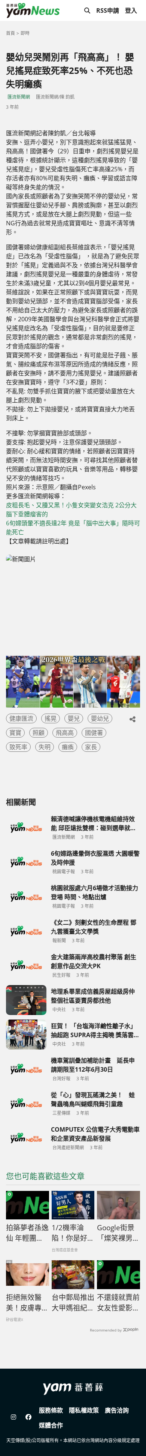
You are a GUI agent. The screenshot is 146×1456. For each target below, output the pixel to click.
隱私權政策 (84, 1410)
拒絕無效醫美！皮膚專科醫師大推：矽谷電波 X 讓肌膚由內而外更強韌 (27, 1303)
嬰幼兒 (100, 718)
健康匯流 (21, 718)
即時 (25, 33)
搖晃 (51, 718)
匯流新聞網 (18, 97)
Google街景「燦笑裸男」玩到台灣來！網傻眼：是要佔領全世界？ (118, 1233)
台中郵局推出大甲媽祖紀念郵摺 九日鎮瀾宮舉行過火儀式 (73, 1303)
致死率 (18, 747)
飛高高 (65, 733)
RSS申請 (107, 10)
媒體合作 (51, 1425)
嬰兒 (74, 718)
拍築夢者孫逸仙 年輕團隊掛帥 (27, 1233)
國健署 (94, 733)
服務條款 (51, 1410)
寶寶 (15, 733)
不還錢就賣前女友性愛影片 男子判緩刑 (118, 1303)
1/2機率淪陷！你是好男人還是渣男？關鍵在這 (73, 1233)
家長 (91, 747)
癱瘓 (68, 747)
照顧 (39, 733)
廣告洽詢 (117, 1410)
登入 (131, 10)
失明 (45, 747)
